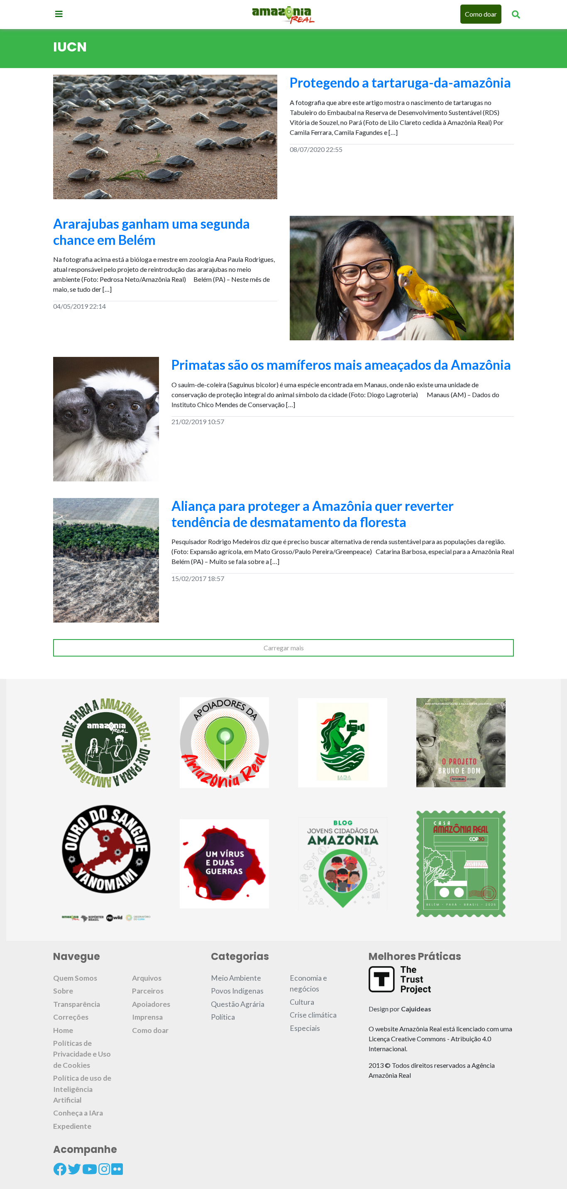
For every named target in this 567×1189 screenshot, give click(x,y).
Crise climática (313, 1015)
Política (223, 1017)
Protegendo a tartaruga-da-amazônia (400, 82)
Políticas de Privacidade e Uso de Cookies (82, 1054)
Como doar (481, 14)
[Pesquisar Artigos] (516, 14)
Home (63, 1030)
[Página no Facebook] (59, 1169)
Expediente (72, 1126)
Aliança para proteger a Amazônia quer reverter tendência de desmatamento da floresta (312, 514)
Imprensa (147, 1017)
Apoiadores (151, 1004)
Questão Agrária (237, 1004)
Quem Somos (75, 978)
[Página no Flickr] (117, 1169)
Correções (70, 1017)
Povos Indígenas (237, 990)
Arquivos (146, 978)
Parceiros (148, 990)
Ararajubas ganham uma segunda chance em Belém (151, 231)
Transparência (76, 1004)
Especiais (305, 1028)
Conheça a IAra (78, 1112)
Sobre (63, 990)
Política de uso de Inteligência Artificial (82, 1089)
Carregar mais (284, 648)
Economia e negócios (308, 983)
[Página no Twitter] (74, 1169)
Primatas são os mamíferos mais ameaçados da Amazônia (341, 364)
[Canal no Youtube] (89, 1169)
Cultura (302, 1002)
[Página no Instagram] (104, 1169)
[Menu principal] (59, 14)
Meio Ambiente (236, 978)
